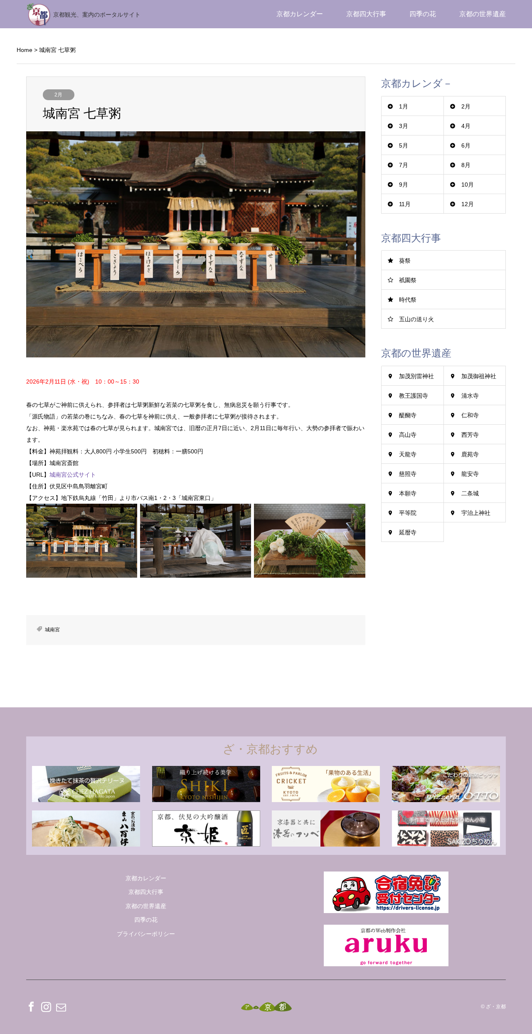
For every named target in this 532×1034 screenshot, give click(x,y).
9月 (403, 184)
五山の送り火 (416, 319)
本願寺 (407, 493)
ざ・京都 (496, 1006)
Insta (46, 1007)
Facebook (31, 1007)
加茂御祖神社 (478, 376)
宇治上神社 (475, 513)
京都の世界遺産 (482, 13)
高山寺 (407, 434)
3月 (403, 126)
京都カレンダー (299, 13)
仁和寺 (470, 415)
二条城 (470, 493)
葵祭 (405, 260)
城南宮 (52, 630)
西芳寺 (470, 434)
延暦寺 (407, 532)
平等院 (407, 513)
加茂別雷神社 (416, 376)
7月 (403, 165)
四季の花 (422, 13)
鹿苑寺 (470, 454)
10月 (467, 184)
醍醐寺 (407, 415)
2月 (58, 95)
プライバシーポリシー (146, 934)
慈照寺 (407, 473)
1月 (403, 106)
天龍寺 (407, 454)
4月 (465, 126)
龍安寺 (470, 473)
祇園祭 (407, 280)
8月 (465, 165)
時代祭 (407, 299)
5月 (403, 145)
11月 (405, 204)
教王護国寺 (413, 395)
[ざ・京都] (266, 1006)
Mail (61, 1007)
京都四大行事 (366, 13)
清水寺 (470, 395)
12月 (467, 204)
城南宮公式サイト (72, 474)
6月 (465, 145)
